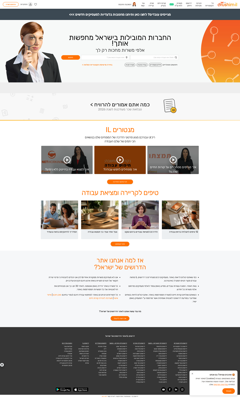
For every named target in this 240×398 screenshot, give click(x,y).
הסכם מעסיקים (84, 351)
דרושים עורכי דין (161, 356)
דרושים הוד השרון (139, 368)
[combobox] (154, 57)
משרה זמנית (130, 65)
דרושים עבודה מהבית (160, 351)
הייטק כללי (163, 380)
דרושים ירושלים (122, 353)
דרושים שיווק (162, 368)
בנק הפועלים (102, 351)
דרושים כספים (182, 372)
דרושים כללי (183, 370)
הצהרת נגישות (84, 353)
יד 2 (105, 349)
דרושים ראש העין (139, 358)
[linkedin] (176, 389)
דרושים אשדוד (122, 361)
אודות (87, 363)
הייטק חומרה (183, 382)
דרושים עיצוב (162, 353)
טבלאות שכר (102, 372)
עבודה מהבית (142, 65)
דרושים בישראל (140, 346)
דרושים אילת (123, 351)
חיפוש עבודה (68, 351)
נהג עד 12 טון (102, 361)
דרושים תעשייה (162, 377)
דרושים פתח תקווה (139, 356)
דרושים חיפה (141, 372)
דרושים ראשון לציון (139, 353)
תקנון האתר (85, 346)
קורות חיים (103, 370)
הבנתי (228, 391)
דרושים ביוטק (183, 377)
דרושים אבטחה (162, 372)
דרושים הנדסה (182, 368)
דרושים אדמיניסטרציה (180, 351)
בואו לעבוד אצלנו (83, 361)
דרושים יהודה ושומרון (120, 370)
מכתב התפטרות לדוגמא (64, 361)
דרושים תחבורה (162, 363)
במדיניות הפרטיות (221, 384)
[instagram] (182, 389)
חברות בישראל (84, 358)
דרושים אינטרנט (182, 356)
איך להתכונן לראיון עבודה (64, 358)
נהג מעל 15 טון (101, 363)
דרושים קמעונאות (161, 361)
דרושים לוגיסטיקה (181, 375)
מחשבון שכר (102, 375)
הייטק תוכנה (163, 382)
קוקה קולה (102, 356)
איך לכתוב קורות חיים (65, 356)
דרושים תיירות (162, 375)
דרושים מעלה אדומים (120, 358)
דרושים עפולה (140, 382)
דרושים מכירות (182, 380)
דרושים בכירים (182, 361)
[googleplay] (63, 389)
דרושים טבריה (140, 380)
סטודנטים (103, 365)
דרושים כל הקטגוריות (180, 346)
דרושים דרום (123, 375)
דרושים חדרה (140, 370)
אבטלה (70, 353)
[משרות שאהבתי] (35, 4)
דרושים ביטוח (183, 358)
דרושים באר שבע (121, 346)
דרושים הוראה (182, 365)
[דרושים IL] (227, 4)
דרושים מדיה (162, 358)
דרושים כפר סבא (139, 363)
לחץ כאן (104, 396)
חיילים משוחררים (155, 65)
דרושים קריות (140, 375)
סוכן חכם (57, 294)
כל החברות (85, 356)
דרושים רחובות (122, 363)
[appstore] (81, 389)
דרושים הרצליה (140, 365)
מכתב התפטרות (67, 365)
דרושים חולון (141, 351)
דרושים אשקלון (122, 349)
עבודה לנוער (68, 349)
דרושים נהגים (102, 368)
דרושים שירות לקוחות (160, 370)
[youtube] (163, 389)
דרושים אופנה (182, 353)
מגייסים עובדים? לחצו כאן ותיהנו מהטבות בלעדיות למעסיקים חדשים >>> (120, 14)
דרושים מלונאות (161, 346)
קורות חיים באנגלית (66, 363)
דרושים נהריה (140, 377)
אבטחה (104, 353)
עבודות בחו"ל (123, 377)
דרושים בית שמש (121, 356)
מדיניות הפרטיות (83, 349)
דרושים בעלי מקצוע (181, 363)
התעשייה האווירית (100, 358)
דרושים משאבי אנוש (160, 349)
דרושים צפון (123, 372)
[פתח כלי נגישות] (2, 365)
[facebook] (170, 389)
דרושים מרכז (123, 365)
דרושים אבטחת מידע (180, 349)
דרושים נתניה (140, 361)
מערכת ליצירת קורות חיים (100, 298)
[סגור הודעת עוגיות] (192, 374)
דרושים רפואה (162, 365)
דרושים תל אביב (140, 349)
